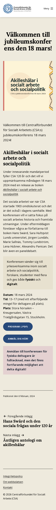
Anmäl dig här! (18, 338)
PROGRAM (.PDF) (18, 326)
